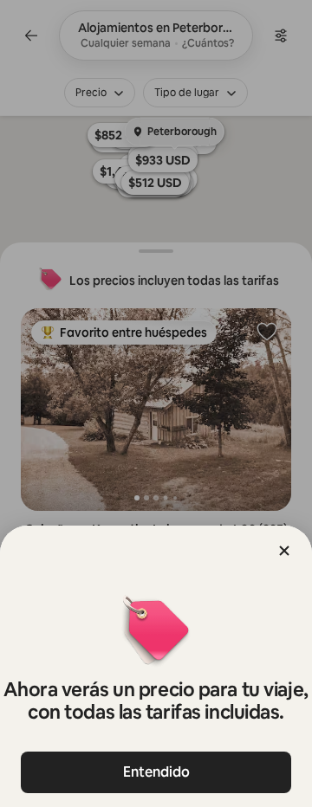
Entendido (156, 772)
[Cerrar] (284, 551)
